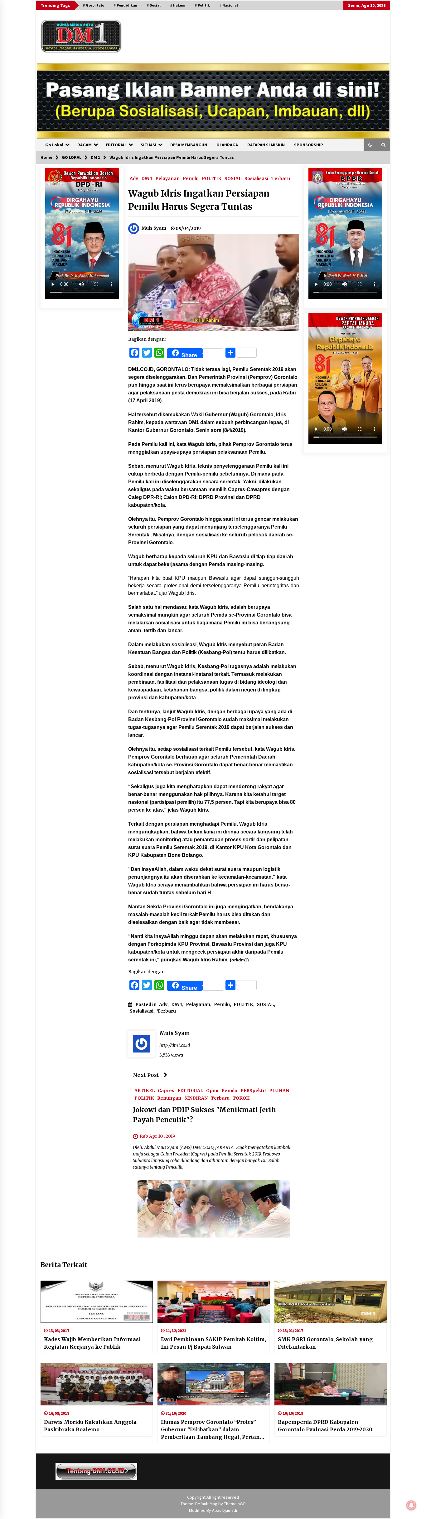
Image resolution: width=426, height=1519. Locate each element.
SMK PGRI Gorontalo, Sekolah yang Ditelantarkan (325, 1343)
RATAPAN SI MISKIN (266, 145)
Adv (134, 178)
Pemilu (191, 178)
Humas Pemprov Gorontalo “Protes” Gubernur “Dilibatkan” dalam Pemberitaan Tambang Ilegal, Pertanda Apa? (213, 1430)
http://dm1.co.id (174, 1045)
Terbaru (280, 178)
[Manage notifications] (411, 1505)
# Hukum (177, 5)
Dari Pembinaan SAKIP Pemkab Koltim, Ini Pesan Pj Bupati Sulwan (213, 1343)
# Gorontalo (93, 5)
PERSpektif (253, 1090)
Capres (166, 1090)
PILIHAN (279, 1090)
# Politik (202, 5)
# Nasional (228, 5)
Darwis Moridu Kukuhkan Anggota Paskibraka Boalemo (90, 1426)
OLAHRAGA (227, 145)
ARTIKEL (144, 1090)
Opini (212, 1090)
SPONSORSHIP (308, 145)
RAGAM (84, 145)
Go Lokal (54, 145)
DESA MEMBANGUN (188, 145)
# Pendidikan (125, 5)
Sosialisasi (256, 178)
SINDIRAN (196, 1097)
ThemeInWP (235, 1504)
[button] (370, 145)
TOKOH (241, 1097)
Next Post (146, 1075)
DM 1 (146, 178)
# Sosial (154, 5)
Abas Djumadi (224, 1510)
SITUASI (148, 145)
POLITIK (211, 178)
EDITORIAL (116, 145)
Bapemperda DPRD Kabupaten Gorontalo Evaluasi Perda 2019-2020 (325, 1426)
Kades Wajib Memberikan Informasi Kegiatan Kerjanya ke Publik (92, 1343)
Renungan (169, 1097)
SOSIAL (233, 178)
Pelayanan (167, 178)
